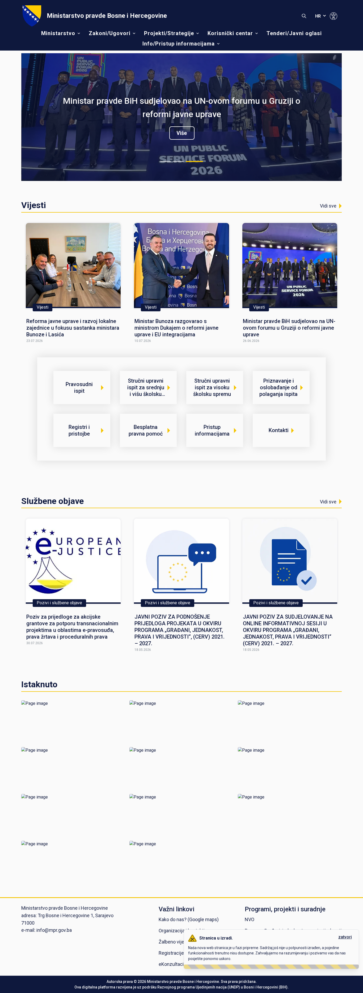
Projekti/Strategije (169, 33)
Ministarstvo (58, 33)
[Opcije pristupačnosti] (333, 16)
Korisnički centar (230, 33)
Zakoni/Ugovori (109, 33)
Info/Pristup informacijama (178, 43)
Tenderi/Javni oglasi (294, 33)
